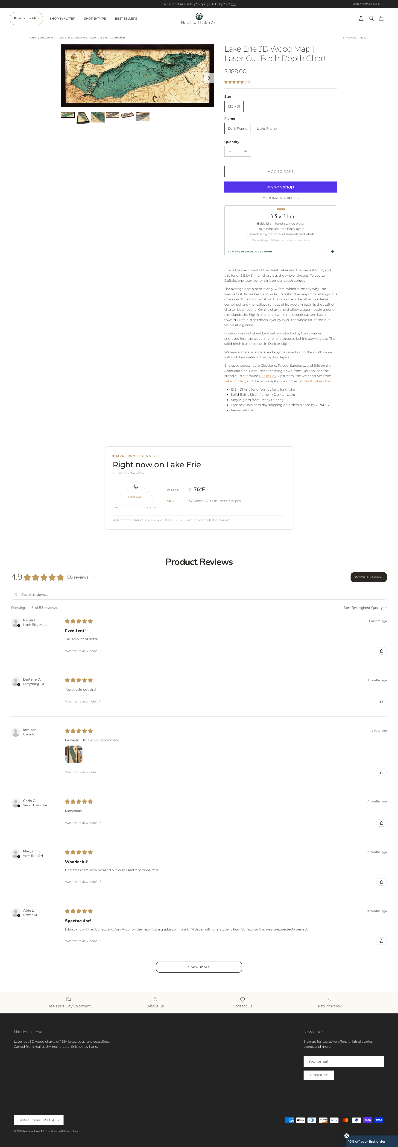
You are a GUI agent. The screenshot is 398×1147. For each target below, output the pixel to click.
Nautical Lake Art (33, 1131)
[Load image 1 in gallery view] (137, 75)
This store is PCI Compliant (62, 1131)
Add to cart (281, 171)
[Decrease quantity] (229, 151)
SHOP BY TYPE (95, 18)
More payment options (281, 198)
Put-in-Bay (267, 376)
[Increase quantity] (247, 151)
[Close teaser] (346, 1135)
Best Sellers (47, 37)
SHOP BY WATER (62, 18)
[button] (94, 577)
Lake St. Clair (234, 381)
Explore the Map (26, 18)
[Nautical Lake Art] (199, 18)
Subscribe (319, 1075)
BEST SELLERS (126, 18)
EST (233, 4)
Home (33, 37)
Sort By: (350, 607)
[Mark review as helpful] (381, 651)
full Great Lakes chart (315, 381)
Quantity (231, 142)
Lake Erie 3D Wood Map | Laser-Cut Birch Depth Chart (92, 37)
